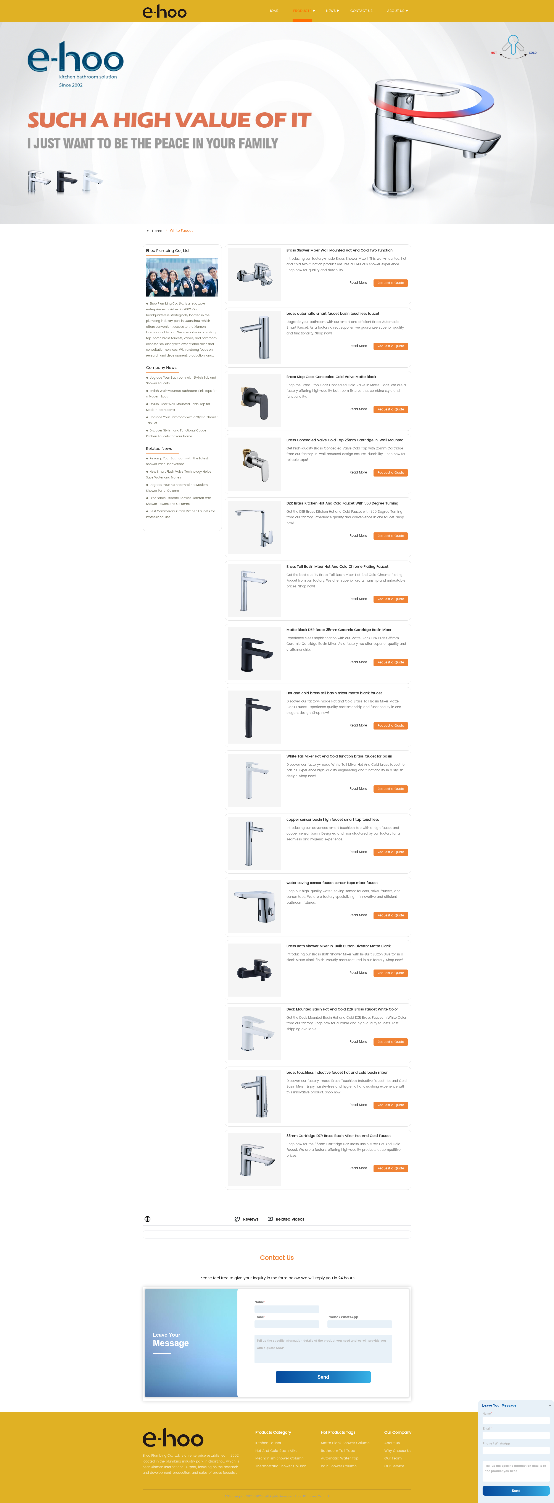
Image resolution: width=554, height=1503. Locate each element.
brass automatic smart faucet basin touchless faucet (333, 313)
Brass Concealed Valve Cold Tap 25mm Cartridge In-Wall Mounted (345, 440)
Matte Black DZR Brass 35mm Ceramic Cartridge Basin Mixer (339, 630)
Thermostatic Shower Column (280, 1466)
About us (395, 11)
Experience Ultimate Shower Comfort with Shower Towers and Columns (178, 501)
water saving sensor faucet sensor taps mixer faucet (332, 883)
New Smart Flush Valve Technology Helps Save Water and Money (178, 474)
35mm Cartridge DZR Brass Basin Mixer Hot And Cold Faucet (339, 1136)
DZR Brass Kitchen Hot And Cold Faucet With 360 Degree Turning (342, 503)
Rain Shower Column (339, 1466)
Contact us (361, 11)
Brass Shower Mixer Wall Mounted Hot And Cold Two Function (340, 250)
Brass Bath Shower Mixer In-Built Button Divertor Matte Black (339, 946)
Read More (358, 282)
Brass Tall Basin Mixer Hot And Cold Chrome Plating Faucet (337, 566)
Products (302, 11)
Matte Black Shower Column (345, 1443)
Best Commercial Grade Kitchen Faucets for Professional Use (180, 514)
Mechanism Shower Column (279, 1458)
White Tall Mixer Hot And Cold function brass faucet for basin (339, 756)
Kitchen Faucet (268, 1443)
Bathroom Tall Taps (338, 1450)
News (331, 11)
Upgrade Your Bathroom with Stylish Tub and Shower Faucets (181, 380)
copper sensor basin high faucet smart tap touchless (333, 819)
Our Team (393, 1458)
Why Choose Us (397, 1451)
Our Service (394, 1466)
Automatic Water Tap (340, 1458)
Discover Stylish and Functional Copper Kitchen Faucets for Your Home (177, 433)
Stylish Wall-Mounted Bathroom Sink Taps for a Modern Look (181, 393)
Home (274, 11)
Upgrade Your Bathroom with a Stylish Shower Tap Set (181, 420)
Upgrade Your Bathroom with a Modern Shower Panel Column (177, 487)
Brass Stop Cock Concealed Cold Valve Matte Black (331, 377)
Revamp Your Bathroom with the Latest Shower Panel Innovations (177, 461)
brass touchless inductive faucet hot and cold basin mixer (337, 1072)
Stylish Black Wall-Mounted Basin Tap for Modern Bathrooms (178, 407)
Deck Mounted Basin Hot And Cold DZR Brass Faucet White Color (342, 1009)
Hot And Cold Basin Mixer (277, 1450)
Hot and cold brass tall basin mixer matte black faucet (334, 693)
